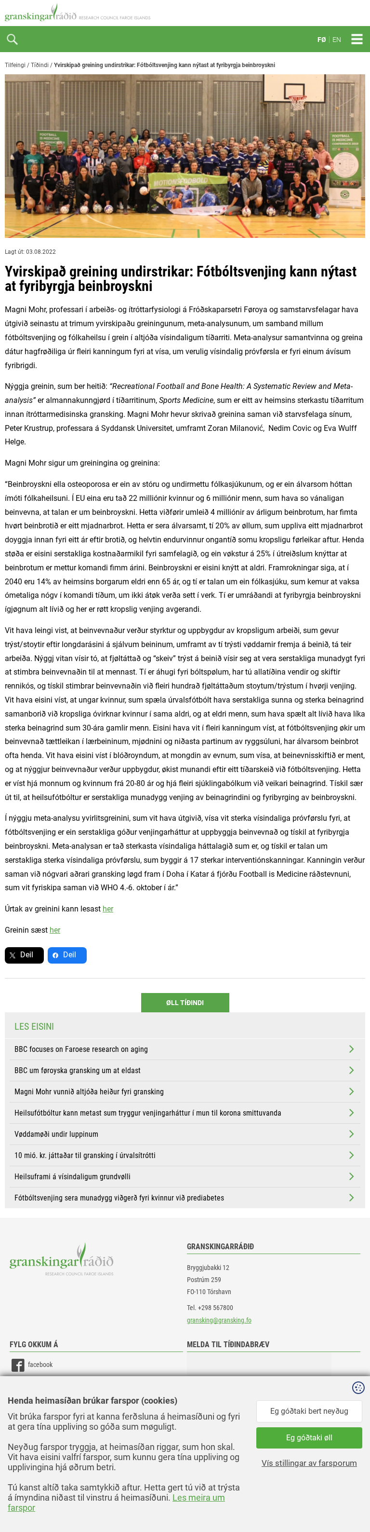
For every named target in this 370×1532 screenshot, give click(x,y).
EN (336, 39)
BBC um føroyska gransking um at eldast (77, 1070)
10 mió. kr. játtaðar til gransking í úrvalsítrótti (85, 1155)
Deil (26, 954)
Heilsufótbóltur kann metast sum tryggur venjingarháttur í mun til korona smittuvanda (147, 1113)
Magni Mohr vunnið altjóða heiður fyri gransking (89, 1091)
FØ (321, 39)
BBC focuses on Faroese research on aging (81, 1049)
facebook (40, 1364)
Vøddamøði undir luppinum (56, 1134)
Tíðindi (40, 65)
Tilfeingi (15, 65)
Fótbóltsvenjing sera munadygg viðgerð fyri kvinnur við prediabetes (119, 1197)
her (108, 908)
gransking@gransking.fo (219, 1320)
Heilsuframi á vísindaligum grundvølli (72, 1176)
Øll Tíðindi (185, 1003)
